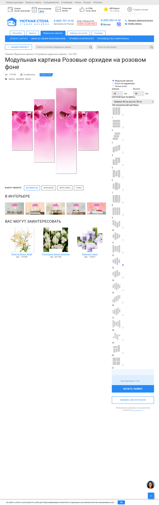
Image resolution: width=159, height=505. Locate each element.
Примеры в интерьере (81, 38)
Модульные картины (53, 33)
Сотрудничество (51, 2)
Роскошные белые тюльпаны (56, 254)
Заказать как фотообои (133, 400)
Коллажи (98, 33)
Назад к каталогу (20, 47)
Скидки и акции (140, 9)
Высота (136, 89)
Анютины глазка (90, 254)
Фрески (32, 33)
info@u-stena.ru (135, 24)
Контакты (97, 2)
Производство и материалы (113, 38)
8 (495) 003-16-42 (111, 20)
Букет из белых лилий (21, 254)
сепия (78, 188)
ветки (28, 79)
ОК (121, 502)
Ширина (115, 89)
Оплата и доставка (14, 2)
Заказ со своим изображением (48, 38)
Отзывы (87, 2)
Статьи (78, 2)
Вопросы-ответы (33, 2)
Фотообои (17, 33)
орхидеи (20, 79)
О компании (66, 2)
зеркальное (48, 188)
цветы (12, 79)
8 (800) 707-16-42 (64, 20)
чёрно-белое (64, 188)
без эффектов (32, 188)
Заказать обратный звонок (140, 20)
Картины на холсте (78, 33)
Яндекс (115, 9)
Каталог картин (18, 38)
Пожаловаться (137, 410)
